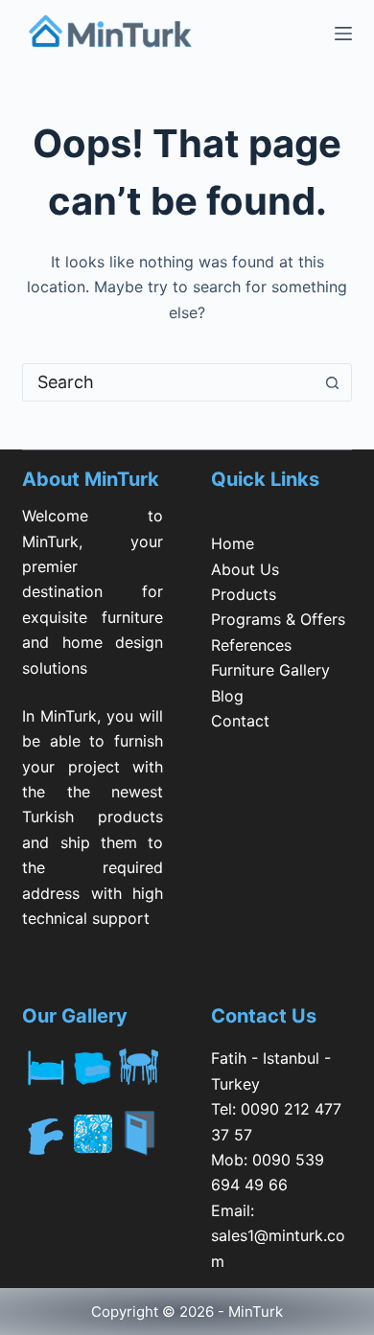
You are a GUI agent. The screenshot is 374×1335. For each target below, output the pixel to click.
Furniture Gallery (270, 669)
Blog (227, 695)
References (251, 645)
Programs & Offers (278, 619)
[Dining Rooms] (139, 1063)
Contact (240, 720)
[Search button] (333, 382)
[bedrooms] (45, 1063)
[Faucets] (45, 1134)
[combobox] (168, 382)
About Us (245, 569)
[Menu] (343, 33)
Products (243, 594)
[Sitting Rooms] (92, 1063)
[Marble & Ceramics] (92, 1134)
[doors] (139, 1145)
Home (232, 543)
